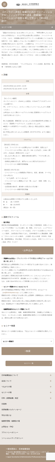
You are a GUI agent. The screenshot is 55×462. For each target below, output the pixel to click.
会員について (7, 381)
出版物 (4, 404)
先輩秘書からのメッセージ (11, 409)
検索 (28, 351)
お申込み (28, 250)
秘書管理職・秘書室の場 (11, 421)
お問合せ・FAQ (7, 427)
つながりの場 (7, 387)
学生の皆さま (7, 415)
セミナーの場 (7, 27)
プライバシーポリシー (10, 432)
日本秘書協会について (10, 375)
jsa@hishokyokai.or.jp (10, 292)
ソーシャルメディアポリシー (12, 438)
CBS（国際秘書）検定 (10, 398)
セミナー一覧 (28, 363)
